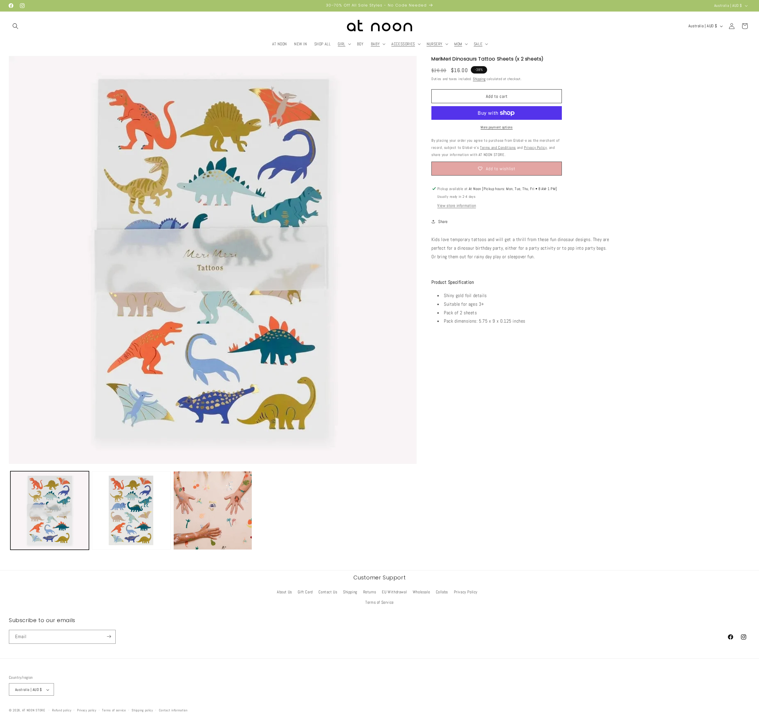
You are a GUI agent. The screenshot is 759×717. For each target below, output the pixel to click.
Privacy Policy (466, 592)
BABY (375, 44)
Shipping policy (142, 710)
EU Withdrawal (394, 592)
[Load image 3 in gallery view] (212, 510)
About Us (284, 592)
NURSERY (435, 44)
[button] (15, 26)
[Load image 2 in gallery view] (131, 510)
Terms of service (114, 710)
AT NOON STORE (33, 710)
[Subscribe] (108, 636)
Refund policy (61, 710)
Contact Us (327, 592)
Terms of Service (379, 602)
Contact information (173, 710)
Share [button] (443, 221)
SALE (478, 44)
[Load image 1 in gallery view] (49, 510)
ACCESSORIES (403, 44)
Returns (369, 592)
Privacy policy (86, 710)
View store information (456, 205)
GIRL (341, 44)
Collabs (442, 592)
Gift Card (305, 592)
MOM (458, 44)
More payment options (497, 127)
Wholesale (421, 592)
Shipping (479, 79)
